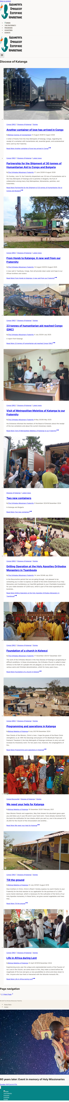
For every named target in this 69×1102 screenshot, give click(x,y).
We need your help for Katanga (25, 804)
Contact (6, 1007)
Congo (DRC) (11, 124)
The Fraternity (10, 25)
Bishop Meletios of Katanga (18, 731)
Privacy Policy (8, 1004)
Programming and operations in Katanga (31, 726)
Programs (8, 28)
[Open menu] (2, 55)
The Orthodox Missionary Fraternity (21, 172)
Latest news (37, 158)
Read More (27, 148)
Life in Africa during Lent (21, 957)
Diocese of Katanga (24, 124)
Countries (8, 30)
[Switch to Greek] (8, 22)
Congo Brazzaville (12, 799)
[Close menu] (0, 1087)
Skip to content (5, 1)
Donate (7, 32)
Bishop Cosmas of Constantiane (19, 135)
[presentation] (36, 94)
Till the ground (15, 879)
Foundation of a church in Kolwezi (27, 650)
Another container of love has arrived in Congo (34, 129)
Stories (35, 124)
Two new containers (18, 498)
